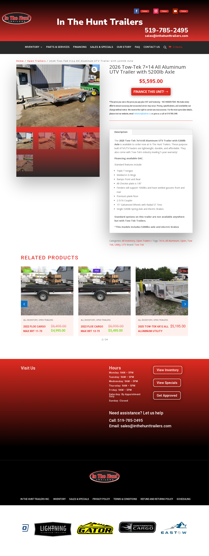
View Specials (167, 383)
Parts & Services (58, 47)
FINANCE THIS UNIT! (149, 92)
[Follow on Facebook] (136, 11)
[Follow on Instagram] (156, 11)
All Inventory (128, 240)
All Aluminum (172, 240)
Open (183, 240)
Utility (118, 244)
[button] (94, 70)
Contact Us (152, 47)
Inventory (32, 47)
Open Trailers (36, 61)
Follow (144, 11)
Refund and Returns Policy (157, 499)
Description (121, 131)
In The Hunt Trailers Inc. (35, 499)
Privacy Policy (101, 499)
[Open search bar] (165, 47)
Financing (80, 47)
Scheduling (184, 499)
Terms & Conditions (125, 499)
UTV (124, 244)
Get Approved (167, 395)
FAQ (137, 47)
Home (20, 61)
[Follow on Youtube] (175, 11)
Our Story (124, 47)
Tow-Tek (139, 244)
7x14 (161, 240)
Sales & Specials (101, 47)
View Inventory (168, 370)
